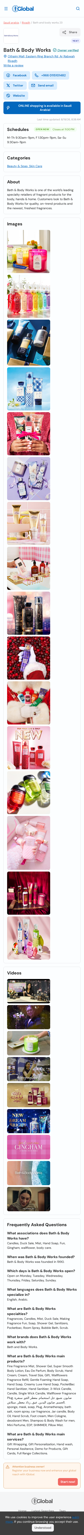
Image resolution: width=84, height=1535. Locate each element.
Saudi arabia (11, 22)
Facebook (20, 75)
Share (73, 32)
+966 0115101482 (53, 75)
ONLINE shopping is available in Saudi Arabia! (45, 108)
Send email (46, 85)
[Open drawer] (6, 8)
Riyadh (26, 22)
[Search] (78, 8)
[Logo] (23, 8)
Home (22, 1511)
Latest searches (43, 1511)
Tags (62, 1511)
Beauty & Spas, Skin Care (24, 166)
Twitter (18, 85)
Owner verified (68, 50)
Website (19, 95)
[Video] (28, 991)
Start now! (68, 1482)
